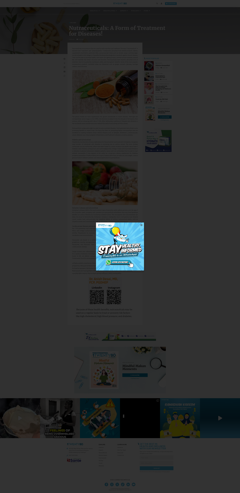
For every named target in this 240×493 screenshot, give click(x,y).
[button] (141, 225)
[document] (120, 246)
